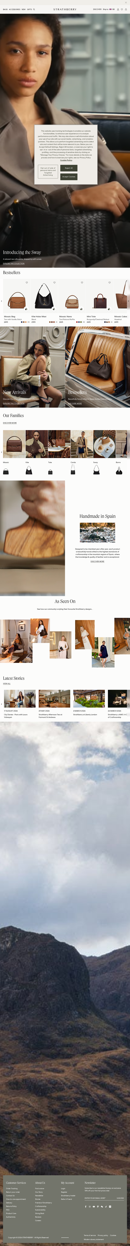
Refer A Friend (66, 1199)
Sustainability (40, 1210)
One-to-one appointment (16, 1199)
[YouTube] (94, 1206)
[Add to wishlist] (27, 283)
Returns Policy (11, 1206)
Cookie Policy (66, 160)
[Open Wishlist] (121, 9)
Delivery (9, 1203)
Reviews (38, 1217)
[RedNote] (110, 1206)
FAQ (7, 1210)
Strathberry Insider (68, 1196)
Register (64, 1192)
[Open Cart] (125, 9)
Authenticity (10, 1217)
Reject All (69, 168)
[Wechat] (102, 1206)
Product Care (11, 1213)
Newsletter (39, 1196)
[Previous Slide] (1, 301)
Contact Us (10, 1196)
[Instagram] (90, 1206)
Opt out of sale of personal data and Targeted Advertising (48, 171)
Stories (37, 1199)
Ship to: (109, 9)
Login (63, 1188)
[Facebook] (86, 1206)
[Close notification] (125, 2)
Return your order (13, 1192)
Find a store (39, 1188)
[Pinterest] (98, 1206)
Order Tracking (12, 1188)
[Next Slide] (128, 301)
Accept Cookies (68, 177)
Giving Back (39, 1213)
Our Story (39, 1192)
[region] (66, 155)
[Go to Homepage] (65, 9)
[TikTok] (106, 1206)
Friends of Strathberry (43, 1203)
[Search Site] (34, 9)
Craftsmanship (40, 1206)
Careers (38, 1220)
